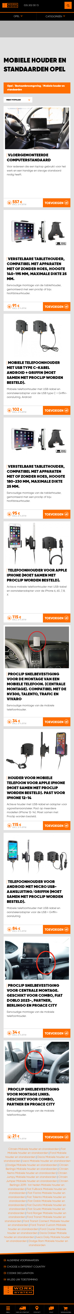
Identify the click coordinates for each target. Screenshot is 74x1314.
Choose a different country (26, 1266)
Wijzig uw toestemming (22, 1279)
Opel (10, 86)
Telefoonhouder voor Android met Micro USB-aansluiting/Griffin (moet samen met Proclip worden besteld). (35, 892)
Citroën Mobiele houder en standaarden (33, 1149)
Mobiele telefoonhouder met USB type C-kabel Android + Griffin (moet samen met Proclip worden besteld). (35, 373)
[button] (18, 100)
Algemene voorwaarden (23, 1260)
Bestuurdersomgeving (28, 86)
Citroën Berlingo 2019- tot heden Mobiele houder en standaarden (38, 1185)
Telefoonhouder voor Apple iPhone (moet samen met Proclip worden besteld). (37, 575)
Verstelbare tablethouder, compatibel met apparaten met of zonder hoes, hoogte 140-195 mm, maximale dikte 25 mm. (37, 269)
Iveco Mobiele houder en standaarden (46, 1160)
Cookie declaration (20, 1273)
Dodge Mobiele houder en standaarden (32, 1165)
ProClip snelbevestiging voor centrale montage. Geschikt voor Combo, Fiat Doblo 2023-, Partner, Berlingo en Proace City (35, 996)
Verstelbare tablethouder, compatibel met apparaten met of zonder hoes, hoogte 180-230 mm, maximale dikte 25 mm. (36, 477)
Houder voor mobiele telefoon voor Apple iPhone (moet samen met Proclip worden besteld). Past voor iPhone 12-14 (36, 788)
